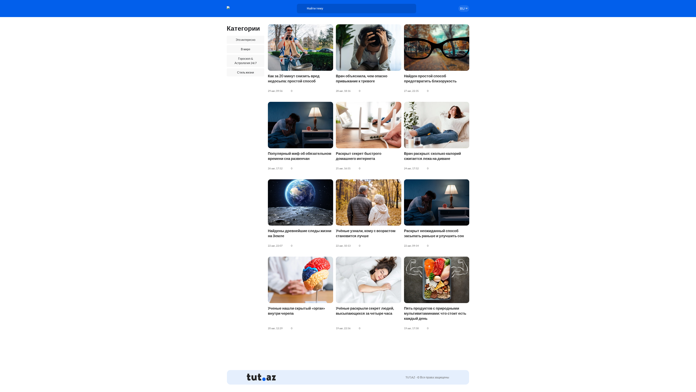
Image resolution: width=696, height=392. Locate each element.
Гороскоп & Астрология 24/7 (246, 61)
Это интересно (245, 39)
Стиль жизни (245, 72)
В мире (245, 49)
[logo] (241, 7)
